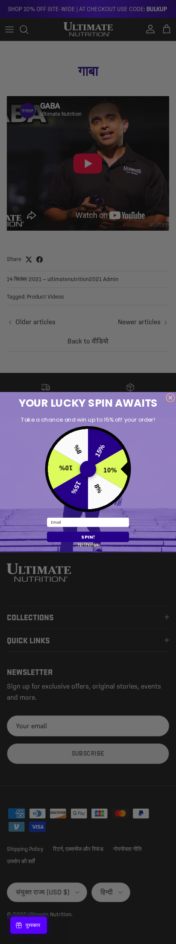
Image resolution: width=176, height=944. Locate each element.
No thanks (88, 545)
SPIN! (88, 537)
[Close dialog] (170, 398)
